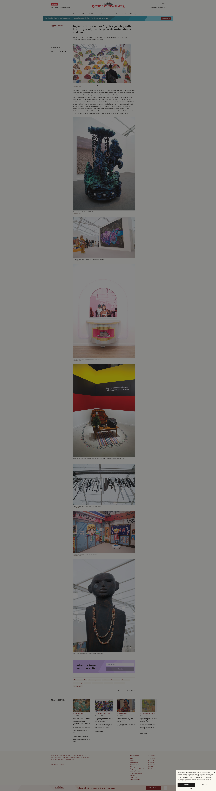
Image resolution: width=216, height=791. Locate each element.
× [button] (214, 772)
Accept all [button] (186, 784)
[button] (195, 789)
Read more (187, 781)
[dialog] (196, 780)
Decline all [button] (204, 784)
